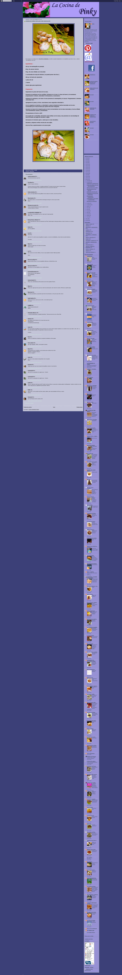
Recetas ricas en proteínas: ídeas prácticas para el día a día (95, 358)
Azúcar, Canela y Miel (91, 702)
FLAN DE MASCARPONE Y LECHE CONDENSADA (94, 275)
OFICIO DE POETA (94, 395)
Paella (93, 587)
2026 (87, 158)
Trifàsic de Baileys (90, 529)
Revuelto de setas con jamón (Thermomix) (95, 834)
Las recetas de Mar (90, 694)
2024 (87, 161)
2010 (87, 220)
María (29, 286)
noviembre (89, 182)
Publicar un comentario (29, 403)
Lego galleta (94, 420)
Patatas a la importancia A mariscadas (94, 324)
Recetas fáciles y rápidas (92, 602)
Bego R (29, 348)
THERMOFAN (89, 256)
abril (88, 212)
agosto (88, 206)
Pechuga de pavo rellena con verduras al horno (95, 430)
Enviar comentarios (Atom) (34, 409)
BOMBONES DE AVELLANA (92, 191)
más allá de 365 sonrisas (92, 774)
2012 (87, 179)
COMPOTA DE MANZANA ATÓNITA (94, 612)
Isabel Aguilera (31, 298)
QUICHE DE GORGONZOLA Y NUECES (94, 629)
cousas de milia (90, 330)
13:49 (36, 170)
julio (88, 207)
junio (88, 209)
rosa (29, 233)
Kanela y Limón (90, 402)
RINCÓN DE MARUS (91, 445)
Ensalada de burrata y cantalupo (94, 266)
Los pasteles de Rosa (91, 886)
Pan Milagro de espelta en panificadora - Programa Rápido (94, 646)
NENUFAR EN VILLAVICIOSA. (94, 880)
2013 (87, 177)
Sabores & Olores (90, 496)
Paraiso (88, 297)
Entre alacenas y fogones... (92, 686)
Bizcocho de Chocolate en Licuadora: (94, 387)
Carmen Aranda (31, 280)
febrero (88, 215)
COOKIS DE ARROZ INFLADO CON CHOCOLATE (38, 21)
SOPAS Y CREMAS (89, 249)
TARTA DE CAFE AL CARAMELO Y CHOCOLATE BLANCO (95, 906)
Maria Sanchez (31, 198)
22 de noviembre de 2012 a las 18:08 (34, 203)
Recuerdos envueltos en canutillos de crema (94, 777)
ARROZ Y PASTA (89, 224)
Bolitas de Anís (90, 677)
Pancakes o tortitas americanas (94, 463)
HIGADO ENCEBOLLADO (95, 348)
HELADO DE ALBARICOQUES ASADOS (94, 299)
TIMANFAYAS (92, 74)
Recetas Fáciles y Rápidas (33, 219)
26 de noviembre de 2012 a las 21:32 (34, 387)
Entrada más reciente (28, 407)
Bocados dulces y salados (92, 652)
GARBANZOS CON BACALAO (92, 183)
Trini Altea (30, 182)
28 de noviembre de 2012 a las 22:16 (34, 400)
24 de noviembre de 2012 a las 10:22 (34, 340)
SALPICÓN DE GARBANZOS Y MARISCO (94, 291)
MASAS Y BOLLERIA (90, 237)
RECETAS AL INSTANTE (92, 385)
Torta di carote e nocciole (94, 817)
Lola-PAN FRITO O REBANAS (33, 212)
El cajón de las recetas (91, 912)
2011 (87, 218)
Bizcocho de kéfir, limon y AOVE (94, 315)
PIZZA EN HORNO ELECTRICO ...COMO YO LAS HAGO (94, 499)
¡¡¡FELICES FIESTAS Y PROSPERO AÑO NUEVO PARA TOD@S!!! (95, 785)
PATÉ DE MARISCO (94, 621)
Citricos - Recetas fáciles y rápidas (94, 604)
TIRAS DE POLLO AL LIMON (92, 187)
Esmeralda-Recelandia (32, 271)
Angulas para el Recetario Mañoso (94, 768)
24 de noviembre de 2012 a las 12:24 (34, 346)
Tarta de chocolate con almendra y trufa (95, 523)
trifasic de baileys (31, 192)
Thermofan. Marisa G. (32, 312)
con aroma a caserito (91, 799)
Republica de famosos (91, 756)
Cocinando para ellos (91, 272)
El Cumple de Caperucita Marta (94, 696)
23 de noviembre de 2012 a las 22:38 (34, 334)
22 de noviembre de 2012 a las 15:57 (34, 189)
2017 (87, 171)
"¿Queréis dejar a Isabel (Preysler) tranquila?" (91, 758)
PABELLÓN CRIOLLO (94, 596)
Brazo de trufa (94, 438)
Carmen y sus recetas (91, 782)
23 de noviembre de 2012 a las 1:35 (34, 303)
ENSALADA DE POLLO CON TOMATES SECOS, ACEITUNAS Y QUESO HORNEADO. (92, 706)
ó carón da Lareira (90, 305)
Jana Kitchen (89, 861)
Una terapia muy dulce (91, 720)
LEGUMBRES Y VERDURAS (91, 234)
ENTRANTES (88, 231)
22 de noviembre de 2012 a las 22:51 (34, 263)
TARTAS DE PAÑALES (90, 252)
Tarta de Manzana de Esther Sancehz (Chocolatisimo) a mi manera (94, 558)
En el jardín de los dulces (92, 461)
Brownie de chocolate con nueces (94, 515)
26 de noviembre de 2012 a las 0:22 (34, 374)
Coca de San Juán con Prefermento (94, 340)
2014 (87, 176)
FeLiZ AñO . (89, 858)
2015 (87, 174)
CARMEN (29, 305)
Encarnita (30, 364)
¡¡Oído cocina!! (90, 264)
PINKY (29, 389)
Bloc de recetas (90, 643)
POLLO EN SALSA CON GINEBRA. (94, 663)
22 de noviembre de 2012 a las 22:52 (34, 269)
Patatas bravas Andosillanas (94, 851)
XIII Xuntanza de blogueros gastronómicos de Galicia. (91, 366)
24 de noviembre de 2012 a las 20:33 (34, 368)
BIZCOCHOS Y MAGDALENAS (91, 227)
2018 (87, 170)
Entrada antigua (79, 407)
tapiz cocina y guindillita (92, 419)
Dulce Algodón (90, 377)
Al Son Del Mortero (91, 753)
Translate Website (88, 21)
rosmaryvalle (30, 370)
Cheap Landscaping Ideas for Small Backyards (92, 763)
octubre (88, 203)
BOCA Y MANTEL (90, 572)
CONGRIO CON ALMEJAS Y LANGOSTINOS (93, 115)
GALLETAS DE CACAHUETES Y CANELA (94, 481)
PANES (87, 239)
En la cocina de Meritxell (92, 928)
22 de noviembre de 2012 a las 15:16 (34, 180)
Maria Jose (30, 292)
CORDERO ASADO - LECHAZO (94, 792)
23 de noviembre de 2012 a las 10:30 (34, 310)
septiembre (89, 204)
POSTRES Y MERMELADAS (91, 242)
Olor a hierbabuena (91, 669)
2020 (87, 167)
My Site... (89, 479)
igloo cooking (30, 342)
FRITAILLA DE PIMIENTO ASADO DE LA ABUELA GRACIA (94, 284)
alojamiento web (88, 970)
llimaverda (30, 397)
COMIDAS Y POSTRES (91, 369)
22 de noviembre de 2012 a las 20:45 (34, 241)
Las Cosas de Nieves (91, 712)
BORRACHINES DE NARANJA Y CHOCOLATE (95, 801)
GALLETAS (32, 171)
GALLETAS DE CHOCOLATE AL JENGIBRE (95, 714)
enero (88, 216)
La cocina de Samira (91, 521)
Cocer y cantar (90, 807)
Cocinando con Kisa (91, 832)
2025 (87, 159)
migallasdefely (90, 322)
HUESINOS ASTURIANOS (92, 201)
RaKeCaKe (89, 823)
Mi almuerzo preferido (94, 914)
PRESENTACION (89, 244)
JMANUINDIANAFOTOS (91, 878)
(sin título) (92, 94)
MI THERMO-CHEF (90, 930)
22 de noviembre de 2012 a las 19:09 (34, 217)
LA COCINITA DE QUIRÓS (92, 627)
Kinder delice (94, 403)
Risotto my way (94, 472)
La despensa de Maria (91, 513)
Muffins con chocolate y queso (94, 843)
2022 (87, 164)
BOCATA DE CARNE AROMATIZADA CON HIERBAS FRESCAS (94, 414)
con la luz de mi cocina (91, 745)
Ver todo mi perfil (89, 43)
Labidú (29, 382)
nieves (29, 327)
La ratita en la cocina (91, 737)
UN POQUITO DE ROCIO (92, 563)
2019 (87, 168)
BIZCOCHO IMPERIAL (94, 730)
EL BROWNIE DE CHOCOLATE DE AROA (94, 448)
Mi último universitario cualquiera (94, 896)
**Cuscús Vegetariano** (94, 825)
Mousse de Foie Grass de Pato (94, 637)
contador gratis (87, 965)
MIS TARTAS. (89, 857)
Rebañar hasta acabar (91, 849)
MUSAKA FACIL (94, 564)
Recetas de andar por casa (92, 586)
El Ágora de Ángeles (91, 289)
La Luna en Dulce (90, 555)
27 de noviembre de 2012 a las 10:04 (34, 394)
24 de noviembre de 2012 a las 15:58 (34, 355)
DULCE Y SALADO (90, 338)
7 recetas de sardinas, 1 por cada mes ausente (94, 333)
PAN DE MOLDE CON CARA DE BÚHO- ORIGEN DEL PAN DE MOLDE (95, 889)
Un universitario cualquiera (92, 894)
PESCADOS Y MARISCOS (91, 240)
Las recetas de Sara (91, 932)
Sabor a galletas (90, 728)
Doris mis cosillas (31, 259)
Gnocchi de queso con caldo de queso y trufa (95, 549)
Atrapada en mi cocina (91, 355)
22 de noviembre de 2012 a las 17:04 (34, 195)
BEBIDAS (87, 225)
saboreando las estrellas (92, 538)
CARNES (87, 230)
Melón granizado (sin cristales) (94, 258)
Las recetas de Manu (91, 346)
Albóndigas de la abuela (94, 654)
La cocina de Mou (90, 635)
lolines (29, 227)
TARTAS (87, 250)
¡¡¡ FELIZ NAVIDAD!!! (94, 922)
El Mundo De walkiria (91, 761)
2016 (87, 173)
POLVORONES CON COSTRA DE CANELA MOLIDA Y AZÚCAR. (94, 456)
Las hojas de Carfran (91, 920)
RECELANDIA (89, 505)
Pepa (29, 336)
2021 (87, 165)
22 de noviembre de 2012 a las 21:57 (34, 257)
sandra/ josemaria (31, 176)
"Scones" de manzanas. (94, 871)
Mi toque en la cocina (32, 205)
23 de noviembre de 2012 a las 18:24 (34, 316)
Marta (29, 243)
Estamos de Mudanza (94, 671)
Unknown (30, 318)
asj (28, 251)
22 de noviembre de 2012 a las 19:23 (34, 224)
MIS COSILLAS (90, 453)
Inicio (54, 407)
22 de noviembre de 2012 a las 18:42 (34, 210)
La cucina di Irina (90, 815)
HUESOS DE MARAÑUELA (94, 747)
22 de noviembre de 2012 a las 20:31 (34, 230)
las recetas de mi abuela (92, 619)
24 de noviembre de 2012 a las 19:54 (34, 362)
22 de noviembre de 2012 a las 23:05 (34, 277)
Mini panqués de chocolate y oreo (95, 507)
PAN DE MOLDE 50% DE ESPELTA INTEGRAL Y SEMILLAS (95, 491)
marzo (88, 213)
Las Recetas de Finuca (91, 766)
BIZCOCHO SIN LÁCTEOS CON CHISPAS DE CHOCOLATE (94, 580)
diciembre (89, 180)
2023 (87, 162)
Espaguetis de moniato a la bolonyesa (94, 531)
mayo (88, 210)
